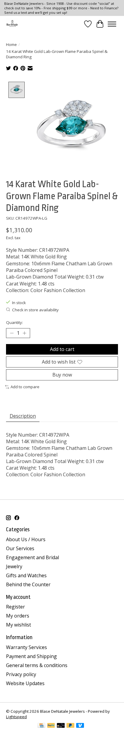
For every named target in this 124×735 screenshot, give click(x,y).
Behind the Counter (28, 584)
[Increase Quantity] (24, 333)
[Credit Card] (41, 726)
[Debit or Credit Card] (61, 726)
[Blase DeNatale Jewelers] (12, 24)
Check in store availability (35, 310)
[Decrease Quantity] (12, 333)
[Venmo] (80, 726)
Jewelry (14, 566)
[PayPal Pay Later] (70, 726)
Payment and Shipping (31, 656)
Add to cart (62, 349)
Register (15, 606)
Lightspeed (16, 716)
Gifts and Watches (26, 575)
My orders (17, 615)
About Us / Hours (25, 539)
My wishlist (18, 624)
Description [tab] (23, 416)
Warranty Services (26, 647)
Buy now (62, 374)
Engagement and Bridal (32, 557)
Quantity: (14, 322)
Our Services (20, 548)
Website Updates (25, 683)
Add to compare (25, 386)
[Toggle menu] (112, 24)
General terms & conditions (36, 665)
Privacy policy (21, 674)
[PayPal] (51, 726)
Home (11, 44)
